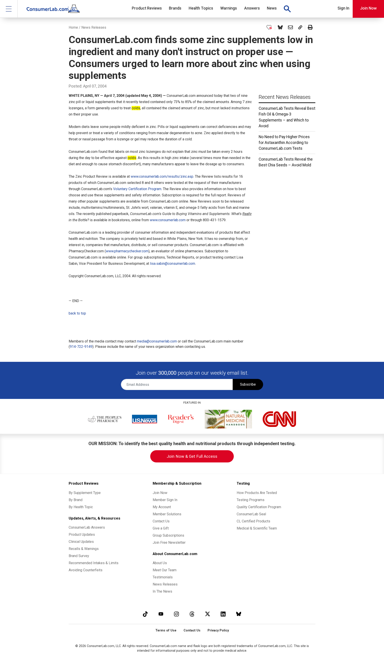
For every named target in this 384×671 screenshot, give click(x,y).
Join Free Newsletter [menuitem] (169, 542)
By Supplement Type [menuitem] (85, 493)
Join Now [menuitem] (160, 493)
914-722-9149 (81, 346)
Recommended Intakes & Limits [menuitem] (93, 563)
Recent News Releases (285, 97)
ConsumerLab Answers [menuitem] (87, 527)
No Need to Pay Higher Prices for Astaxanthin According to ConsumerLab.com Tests (284, 143)
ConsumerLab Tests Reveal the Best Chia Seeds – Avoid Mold (286, 162)
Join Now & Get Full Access (192, 456)
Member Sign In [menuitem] (165, 500)
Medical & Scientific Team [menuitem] (257, 528)
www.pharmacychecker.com (127, 251)
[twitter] (207, 614)
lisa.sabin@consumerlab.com (172, 263)
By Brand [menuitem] (75, 500)
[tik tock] (145, 614)
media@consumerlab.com (157, 341)
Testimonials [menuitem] (163, 577)
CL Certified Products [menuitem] (253, 521)
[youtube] (160, 614)
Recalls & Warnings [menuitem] (84, 549)
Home (73, 27)
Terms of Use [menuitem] (165, 630)
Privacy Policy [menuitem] (218, 630)
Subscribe (248, 384)
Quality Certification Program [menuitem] (259, 507)
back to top (77, 313)
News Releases (93, 27)
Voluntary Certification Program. (137, 189)
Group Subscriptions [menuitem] (168, 535)
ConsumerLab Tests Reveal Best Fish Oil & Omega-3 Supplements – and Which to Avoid (287, 117)
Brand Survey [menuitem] (79, 556)
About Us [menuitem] (160, 563)
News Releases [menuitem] (165, 584)
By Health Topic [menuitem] (81, 507)
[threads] (192, 614)
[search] (287, 9)
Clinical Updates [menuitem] (81, 542)
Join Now (368, 8)
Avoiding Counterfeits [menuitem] (85, 570)
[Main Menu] (9, 9)
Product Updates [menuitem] (82, 534)
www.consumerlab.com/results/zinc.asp (162, 176)
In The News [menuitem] (162, 591)
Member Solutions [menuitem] (167, 514)
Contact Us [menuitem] (161, 521)
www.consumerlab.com (168, 220)
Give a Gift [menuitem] (161, 528)
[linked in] (223, 614)
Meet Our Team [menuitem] (164, 570)
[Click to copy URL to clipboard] (300, 27)
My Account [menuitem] (162, 507)
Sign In (343, 8)
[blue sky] (238, 614)
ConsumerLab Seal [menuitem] (251, 514)
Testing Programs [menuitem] (250, 500)
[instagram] (176, 614)
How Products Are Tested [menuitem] (257, 493)
